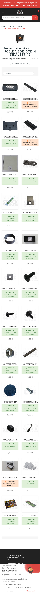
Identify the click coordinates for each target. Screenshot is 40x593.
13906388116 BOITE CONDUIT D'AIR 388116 (30, 137)
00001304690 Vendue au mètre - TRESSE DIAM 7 (30, 175)
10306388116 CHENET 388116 (30, 99)
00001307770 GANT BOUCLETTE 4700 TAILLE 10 (30, 478)
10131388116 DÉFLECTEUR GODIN (10, 137)
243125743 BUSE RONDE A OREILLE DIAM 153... (10, 250)
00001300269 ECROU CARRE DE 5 (10, 288)
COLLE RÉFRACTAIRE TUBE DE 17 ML (10, 213)
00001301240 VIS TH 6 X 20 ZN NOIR (30, 402)
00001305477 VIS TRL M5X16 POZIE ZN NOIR (30, 326)
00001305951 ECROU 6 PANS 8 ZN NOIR (10, 364)
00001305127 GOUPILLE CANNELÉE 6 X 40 (30, 364)
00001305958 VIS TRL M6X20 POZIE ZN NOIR (30, 288)
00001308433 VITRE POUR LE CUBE (10, 175)
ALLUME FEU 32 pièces (10, 516)
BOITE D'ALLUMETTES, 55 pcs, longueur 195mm (30, 516)
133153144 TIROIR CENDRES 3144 (30, 250)
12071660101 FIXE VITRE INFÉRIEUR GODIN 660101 (30, 213)
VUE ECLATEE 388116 (20, 63)
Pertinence (18, 73)
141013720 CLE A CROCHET (30, 440)
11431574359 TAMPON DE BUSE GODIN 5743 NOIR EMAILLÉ (10, 402)
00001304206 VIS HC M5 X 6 (10, 440)
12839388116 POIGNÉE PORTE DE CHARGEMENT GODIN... (10, 478)
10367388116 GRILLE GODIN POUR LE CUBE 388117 (10, 99)
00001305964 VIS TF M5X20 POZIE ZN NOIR (10, 326)
